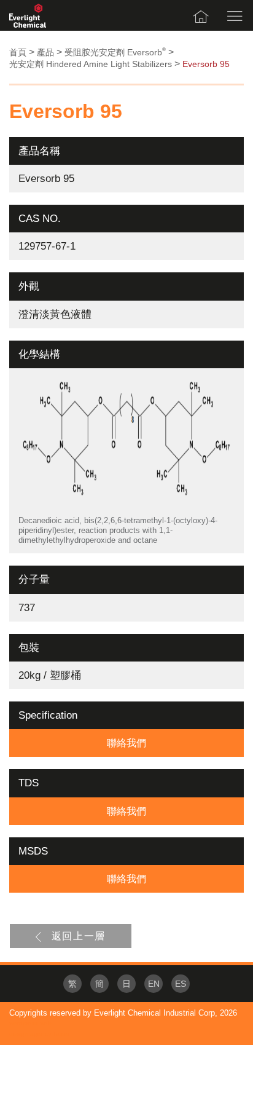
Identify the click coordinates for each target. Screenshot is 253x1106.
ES (180, 984)
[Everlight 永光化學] (27, 15)
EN (154, 984)
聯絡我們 (126, 743)
